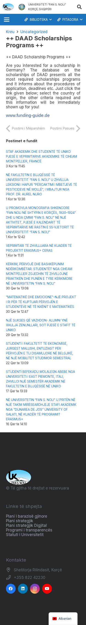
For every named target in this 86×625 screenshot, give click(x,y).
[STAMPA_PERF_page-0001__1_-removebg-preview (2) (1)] (21, 6)
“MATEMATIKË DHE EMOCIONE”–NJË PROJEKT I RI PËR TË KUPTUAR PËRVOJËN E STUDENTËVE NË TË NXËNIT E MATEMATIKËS (41, 302)
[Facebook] (11, 589)
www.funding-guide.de (28, 115)
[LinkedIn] (23, 589)
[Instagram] (35, 589)
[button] (79, 7)
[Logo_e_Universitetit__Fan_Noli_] (8, 6)
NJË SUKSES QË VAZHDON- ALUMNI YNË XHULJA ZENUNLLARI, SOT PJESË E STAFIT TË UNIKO (40, 325)
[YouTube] (47, 589)
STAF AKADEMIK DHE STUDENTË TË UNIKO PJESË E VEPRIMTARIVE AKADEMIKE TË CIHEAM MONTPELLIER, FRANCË (41, 156)
